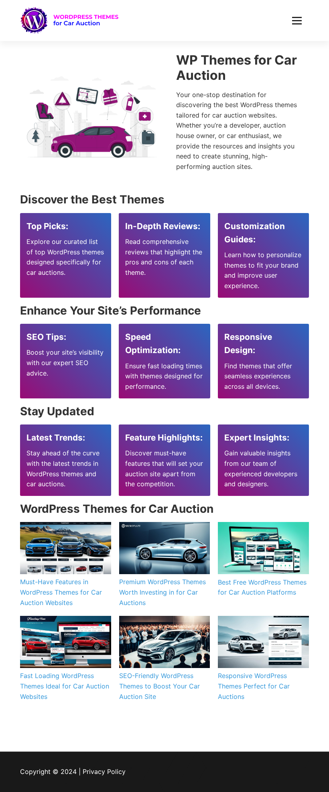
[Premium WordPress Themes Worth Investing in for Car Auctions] (164, 548)
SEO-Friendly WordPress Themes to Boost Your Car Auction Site (159, 686)
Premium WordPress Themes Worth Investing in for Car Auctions (162, 592)
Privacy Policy (104, 772)
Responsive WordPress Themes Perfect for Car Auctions (254, 686)
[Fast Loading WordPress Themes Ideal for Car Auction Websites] (65, 642)
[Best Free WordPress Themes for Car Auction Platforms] (263, 548)
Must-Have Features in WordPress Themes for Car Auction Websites (61, 592)
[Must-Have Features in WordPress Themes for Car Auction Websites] (65, 548)
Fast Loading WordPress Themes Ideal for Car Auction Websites (64, 686)
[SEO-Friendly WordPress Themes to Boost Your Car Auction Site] (164, 642)
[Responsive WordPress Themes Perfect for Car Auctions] (263, 642)
